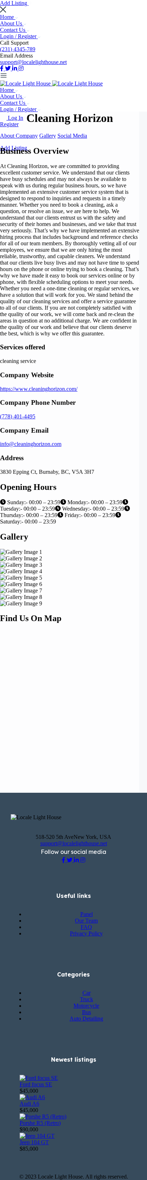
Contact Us (13, 30)
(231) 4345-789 (17, 49)
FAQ (86, 927)
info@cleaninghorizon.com (30, 444)
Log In (15, 118)
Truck (86, 999)
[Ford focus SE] (39, 1078)
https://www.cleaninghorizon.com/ (38, 389)
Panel (86, 914)
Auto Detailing (86, 1019)
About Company (19, 136)
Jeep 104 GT (34, 1142)
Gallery (47, 136)
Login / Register (19, 36)
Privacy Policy (86, 933)
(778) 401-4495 (17, 416)
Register (9, 124)
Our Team (86, 921)
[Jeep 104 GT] (37, 1136)
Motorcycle (86, 1006)
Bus (86, 1012)
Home (7, 17)
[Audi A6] (32, 1097)
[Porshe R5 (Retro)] (43, 1116)
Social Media (72, 136)
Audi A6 (29, 1104)
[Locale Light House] (26, 83)
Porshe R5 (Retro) (40, 1123)
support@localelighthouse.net (33, 62)
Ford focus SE (36, 1084)
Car (86, 993)
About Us (12, 23)
